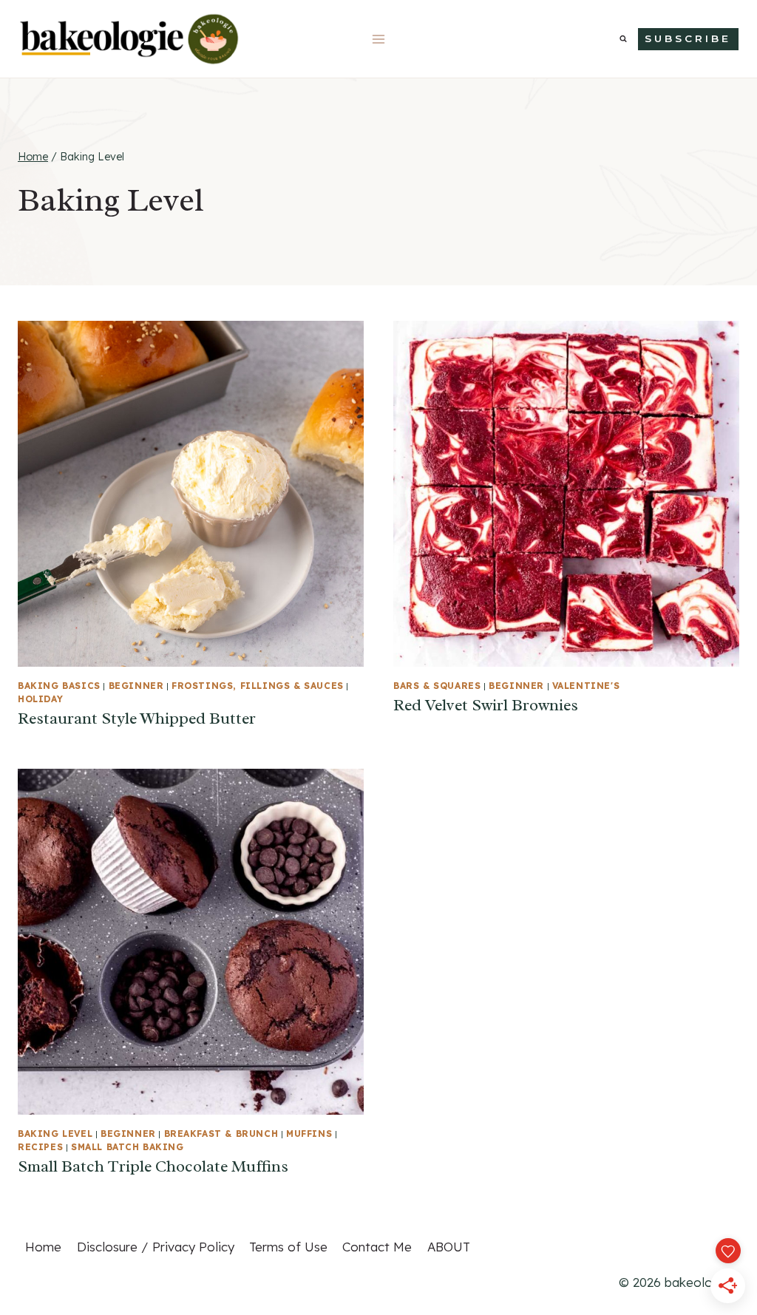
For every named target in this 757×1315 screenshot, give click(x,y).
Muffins (309, 1133)
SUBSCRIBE (688, 38)
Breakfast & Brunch (221, 1133)
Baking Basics (59, 685)
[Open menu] (379, 38)
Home (43, 1246)
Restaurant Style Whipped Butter (137, 718)
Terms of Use (288, 1246)
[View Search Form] (623, 39)
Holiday (40, 698)
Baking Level (55, 1133)
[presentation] (191, 494)
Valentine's (586, 685)
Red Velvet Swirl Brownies (485, 705)
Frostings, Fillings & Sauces (258, 685)
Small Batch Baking (127, 1146)
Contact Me (377, 1246)
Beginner (136, 685)
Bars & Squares (437, 685)
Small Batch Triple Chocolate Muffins (153, 1166)
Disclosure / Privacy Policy (155, 1246)
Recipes (40, 1146)
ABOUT (448, 1246)
